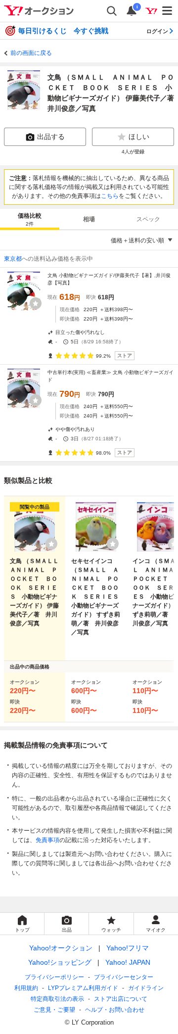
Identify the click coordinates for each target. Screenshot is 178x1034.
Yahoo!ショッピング (59, 962)
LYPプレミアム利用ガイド (83, 988)
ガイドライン (146, 988)
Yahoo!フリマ (127, 948)
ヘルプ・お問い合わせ (114, 1009)
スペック (148, 219)
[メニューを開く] (167, 11)
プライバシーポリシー (54, 977)
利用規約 (26, 988)
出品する (51, 137)
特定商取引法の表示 (57, 998)
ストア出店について (120, 998)
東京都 (13, 259)
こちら (110, 195)
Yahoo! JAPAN (127, 962)
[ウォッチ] (36, 303)
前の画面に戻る (31, 52)
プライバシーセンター (123, 977)
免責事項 (47, 840)
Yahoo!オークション (60, 948)
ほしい (139, 137)
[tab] (29, 219)
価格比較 (30, 219)
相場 (89, 219)
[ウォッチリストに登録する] (51, 544)
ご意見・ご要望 (54, 1009)
